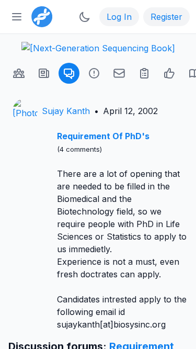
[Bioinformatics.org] (39, 15)
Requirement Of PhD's (103, 136)
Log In (119, 17)
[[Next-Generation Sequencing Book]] (98, 48)
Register (166, 17)
